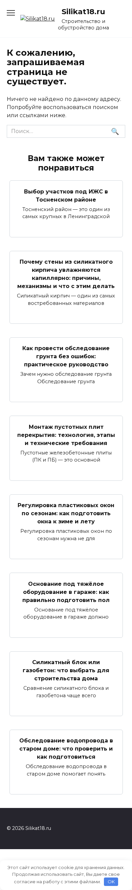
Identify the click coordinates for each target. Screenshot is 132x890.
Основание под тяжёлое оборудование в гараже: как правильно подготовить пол (66, 591)
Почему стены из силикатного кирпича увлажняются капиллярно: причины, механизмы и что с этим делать (66, 274)
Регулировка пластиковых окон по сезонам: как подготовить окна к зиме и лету (66, 513)
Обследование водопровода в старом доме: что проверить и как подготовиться (66, 748)
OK (111, 881)
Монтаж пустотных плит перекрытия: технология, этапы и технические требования (66, 434)
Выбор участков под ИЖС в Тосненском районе (66, 195)
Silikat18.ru (83, 11)
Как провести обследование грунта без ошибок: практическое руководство (66, 356)
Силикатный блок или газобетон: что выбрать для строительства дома (66, 670)
